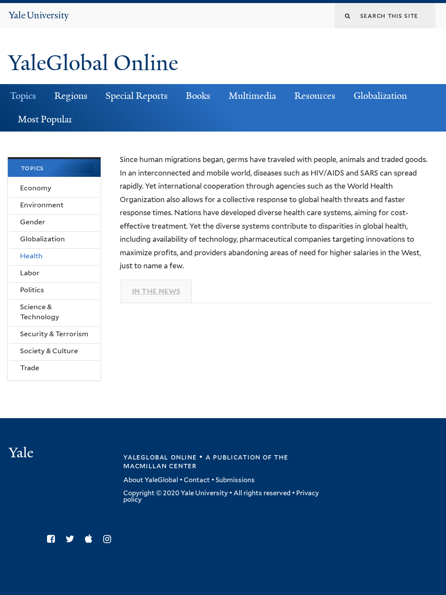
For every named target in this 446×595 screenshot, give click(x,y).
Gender (32, 222)
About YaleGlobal (150, 480)
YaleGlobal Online (93, 63)
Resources (314, 96)
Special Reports (136, 96)
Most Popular (45, 119)
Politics (32, 290)
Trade (29, 368)
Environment (42, 205)
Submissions (235, 480)
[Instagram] (109, 539)
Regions (71, 96)
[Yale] (22, 453)
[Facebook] (53, 539)
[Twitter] (72, 539)
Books (198, 96)
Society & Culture (49, 351)
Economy (35, 188)
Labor (30, 273)
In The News (156, 291)
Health (31, 256)
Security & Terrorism (54, 334)
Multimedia (252, 96)
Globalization (380, 96)
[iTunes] (91, 539)
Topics (23, 96)
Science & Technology (39, 312)
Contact (197, 480)
